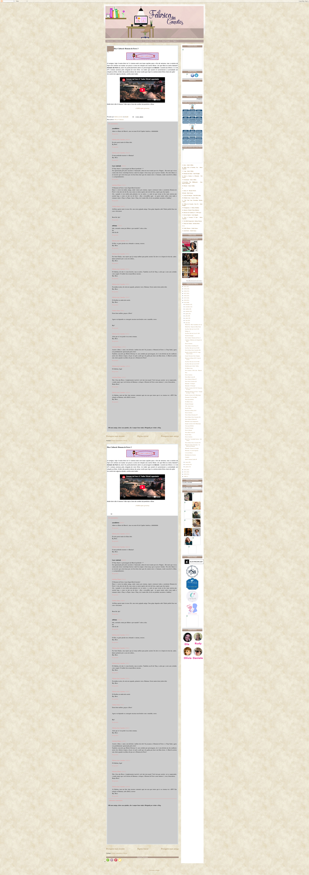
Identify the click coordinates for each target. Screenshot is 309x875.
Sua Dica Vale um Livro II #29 (192, 348)
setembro (187, 311)
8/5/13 (127, 334)
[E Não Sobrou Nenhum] (186, 251)
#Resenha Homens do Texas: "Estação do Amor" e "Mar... (193, 392)
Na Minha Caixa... (189, 368)
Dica (186, 372)
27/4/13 (123, 185)
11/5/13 (123, 347)
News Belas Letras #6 (190, 377)
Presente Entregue (189, 335)
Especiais (157, 41)
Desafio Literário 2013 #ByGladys (193, 395)
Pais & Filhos (188, 408)
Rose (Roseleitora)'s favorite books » (194, 280)
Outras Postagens (166, 41)
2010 (185, 474)
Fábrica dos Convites (118, 139)
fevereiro (187, 464)
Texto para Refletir (189, 399)
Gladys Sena (116, 206)
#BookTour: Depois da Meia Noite (193, 326)
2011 (185, 472)
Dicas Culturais (119, 119)
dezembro (187, 304)
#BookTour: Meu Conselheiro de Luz (193, 324)
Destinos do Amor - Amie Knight (192, 173)
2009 (185, 476)
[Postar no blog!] (138, 117)
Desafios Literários (129, 41)
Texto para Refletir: (189, 426)
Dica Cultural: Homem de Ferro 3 (193, 337)
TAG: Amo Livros (189, 406)
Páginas (175, 41)
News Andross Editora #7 (191, 379)
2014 (185, 300)
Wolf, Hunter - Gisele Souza (191, 228)
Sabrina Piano (116, 185)
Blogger (157, 870)
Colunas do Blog (148, 41)
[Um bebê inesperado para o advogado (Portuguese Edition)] (186, 265)
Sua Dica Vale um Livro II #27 (192, 363)
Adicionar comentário (115, 800)
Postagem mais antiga (170, 436)
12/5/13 (128, 366)
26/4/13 (122, 128)
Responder (115, 134)
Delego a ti (187, 331)
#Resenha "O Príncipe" (190, 385)
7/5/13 (127, 241)
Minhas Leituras (119, 41)
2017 (185, 293)
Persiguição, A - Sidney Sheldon (191, 207)
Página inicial (142, 436)
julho (186, 315)
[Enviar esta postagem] (133, 117)
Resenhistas (139, 41)
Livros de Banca (188, 452)
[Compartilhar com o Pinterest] (142, 117)
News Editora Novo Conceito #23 (192, 442)
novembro (187, 306)
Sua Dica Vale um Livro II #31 (192, 329)
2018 (185, 291)
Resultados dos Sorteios (190, 455)
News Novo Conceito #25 (191, 381)
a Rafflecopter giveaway (142, 108)
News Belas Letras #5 (190, 432)
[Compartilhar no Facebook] (141, 117)
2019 (185, 288)
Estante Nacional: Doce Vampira (192, 356)
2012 (185, 469)
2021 (185, 286)
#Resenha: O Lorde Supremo (191, 450)
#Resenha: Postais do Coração (192, 448)
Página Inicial (110, 41)
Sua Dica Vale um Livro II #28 (192, 361)
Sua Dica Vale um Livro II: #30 (192, 333)
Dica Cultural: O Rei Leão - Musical (193, 370)
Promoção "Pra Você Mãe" (191, 397)
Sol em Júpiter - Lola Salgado (191, 215)
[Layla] (186, 277)
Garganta (187, 457)
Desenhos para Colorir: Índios (192, 366)
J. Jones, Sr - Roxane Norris (189, 190)
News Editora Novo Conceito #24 (192, 417)
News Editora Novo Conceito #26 (192, 350)
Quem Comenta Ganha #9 (191, 459)
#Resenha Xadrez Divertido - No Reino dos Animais (192, 445)
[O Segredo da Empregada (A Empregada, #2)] (194, 277)
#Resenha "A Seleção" (190, 383)
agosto (187, 313)
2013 (185, 302)
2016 (185, 295)
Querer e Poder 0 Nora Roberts (191, 210)
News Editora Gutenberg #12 (191, 345)
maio (186, 320)
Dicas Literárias (188, 343)
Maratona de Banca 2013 (190, 410)
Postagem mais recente (115, 436)
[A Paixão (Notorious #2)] (194, 265)
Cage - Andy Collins (188, 171)
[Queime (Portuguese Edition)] (194, 251)
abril (186, 322)
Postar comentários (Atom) (119, 440)
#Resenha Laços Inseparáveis (191, 421)
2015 (185, 298)
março (187, 462)
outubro (187, 309)
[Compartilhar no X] (139, 117)
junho (186, 318)
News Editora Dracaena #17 (191, 415)
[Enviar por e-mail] (136, 117)
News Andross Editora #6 (191, 419)
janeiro (187, 466)
